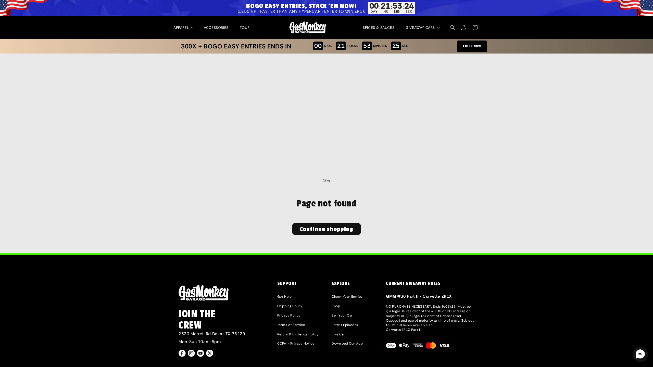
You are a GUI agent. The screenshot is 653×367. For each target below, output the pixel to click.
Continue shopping (326, 229)
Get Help (284, 296)
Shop (336, 306)
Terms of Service (291, 325)
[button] (183, 27)
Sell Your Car (342, 315)
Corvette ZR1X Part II (403, 329)
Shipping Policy (290, 306)
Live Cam (339, 334)
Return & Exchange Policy (298, 334)
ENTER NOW (472, 46)
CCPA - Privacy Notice (296, 343)
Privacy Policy (288, 315)
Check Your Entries (347, 296)
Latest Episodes (345, 325)
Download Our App (347, 343)
